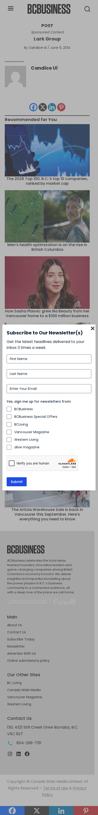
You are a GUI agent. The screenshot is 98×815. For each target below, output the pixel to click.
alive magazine (26, 447)
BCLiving (21, 424)
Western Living (26, 439)
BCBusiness (23, 409)
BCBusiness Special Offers (35, 416)
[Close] (93, 328)
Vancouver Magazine (31, 432)
